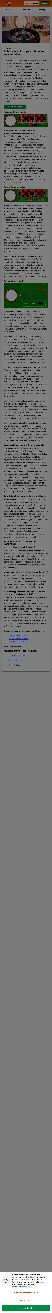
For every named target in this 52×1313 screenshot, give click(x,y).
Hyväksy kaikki (26, 1308)
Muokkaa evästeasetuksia (26, 1293)
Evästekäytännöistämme (21, 1287)
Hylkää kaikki (26, 1300)
